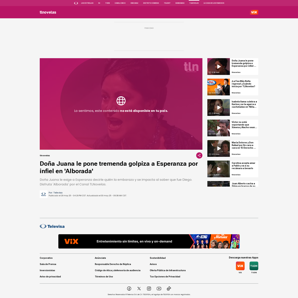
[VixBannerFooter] (149, 241)
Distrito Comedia (151, 3)
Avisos (153, 264)
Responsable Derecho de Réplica (113, 264)
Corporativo (46, 258)
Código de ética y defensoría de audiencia (117, 270)
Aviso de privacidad (50, 276)
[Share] (199, 155)
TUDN (107, 3)
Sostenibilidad (158, 258)
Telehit (167, 3)
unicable (134, 3)
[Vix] (254, 12)
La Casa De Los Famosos (214, 3)
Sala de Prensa (48, 264)
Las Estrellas (87, 3)
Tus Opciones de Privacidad (165, 276)
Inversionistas (47, 270)
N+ (99, 3)
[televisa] (48, 12)
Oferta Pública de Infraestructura (168, 270)
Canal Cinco (120, 3)
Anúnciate (100, 258)
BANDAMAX (180, 3)
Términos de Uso (104, 276)
